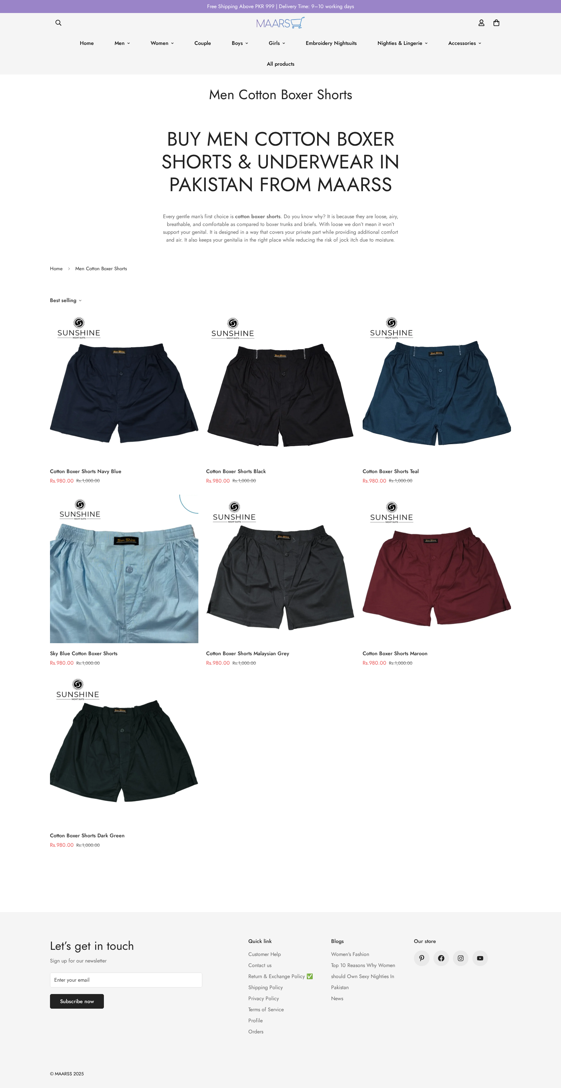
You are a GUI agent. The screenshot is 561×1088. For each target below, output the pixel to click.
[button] (496, 22)
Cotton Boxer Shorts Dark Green (87, 835)
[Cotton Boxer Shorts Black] (280, 386)
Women (159, 43)
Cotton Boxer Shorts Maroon (395, 653)
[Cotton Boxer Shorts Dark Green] (124, 751)
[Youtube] (480, 958)
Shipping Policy (265, 987)
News (337, 998)
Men (120, 43)
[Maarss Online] (280, 23)
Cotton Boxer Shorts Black (236, 471)
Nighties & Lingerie (400, 43)
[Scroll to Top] (548, 1052)
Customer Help (264, 954)
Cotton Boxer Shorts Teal (391, 471)
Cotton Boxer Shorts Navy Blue (85, 471)
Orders (255, 1031)
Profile (255, 1020)
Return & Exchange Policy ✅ (280, 976)
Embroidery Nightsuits (331, 43)
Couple (202, 43)
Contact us (259, 965)
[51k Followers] (460, 958)
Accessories (462, 43)
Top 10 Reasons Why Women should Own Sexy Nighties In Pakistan (363, 976)
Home (87, 43)
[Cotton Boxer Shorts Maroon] (437, 569)
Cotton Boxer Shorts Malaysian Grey (247, 653)
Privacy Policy (263, 998)
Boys (237, 43)
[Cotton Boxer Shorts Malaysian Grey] (280, 569)
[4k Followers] (441, 958)
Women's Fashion (350, 954)
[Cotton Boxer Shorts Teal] (437, 386)
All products (280, 64)
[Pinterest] (422, 958)
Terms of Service (266, 1009)
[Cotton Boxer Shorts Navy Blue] (124, 386)
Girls (274, 43)
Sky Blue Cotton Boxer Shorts (84, 653)
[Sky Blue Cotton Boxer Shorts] (124, 569)
